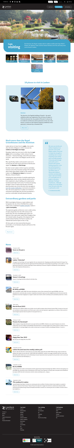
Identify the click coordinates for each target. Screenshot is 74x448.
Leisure (21, 423)
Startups (57, 414)
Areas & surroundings (42, 417)
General (21, 409)
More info (24, 127)
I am (50, 7)
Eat (20, 426)
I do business (59, 407)
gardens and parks (25, 205)
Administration (23, 410)
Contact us (5, 1)
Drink (21, 428)
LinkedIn (17, 1)
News (56, 1)
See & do (40, 409)
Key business (58, 409)
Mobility (21, 412)
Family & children (23, 417)
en (67, 1)
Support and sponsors (6, 417)
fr (69, 1)
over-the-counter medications (14, 188)
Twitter (12, 1)
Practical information (6, 420)
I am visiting (41, 407)
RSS (19, 1)
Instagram (15, 1)
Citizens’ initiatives (23, 419)
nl (71, 1)
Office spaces (58, 412)
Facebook (10, 1)
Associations (22, 421)
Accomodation (41, 410)
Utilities (21, 414)
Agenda (50, 1)
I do (67, 7)
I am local (22, 407)
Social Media (22, 424)
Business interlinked (60, 416)
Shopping (22, 430)
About (3, 418)
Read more (10, 232)
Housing (21, 416)
